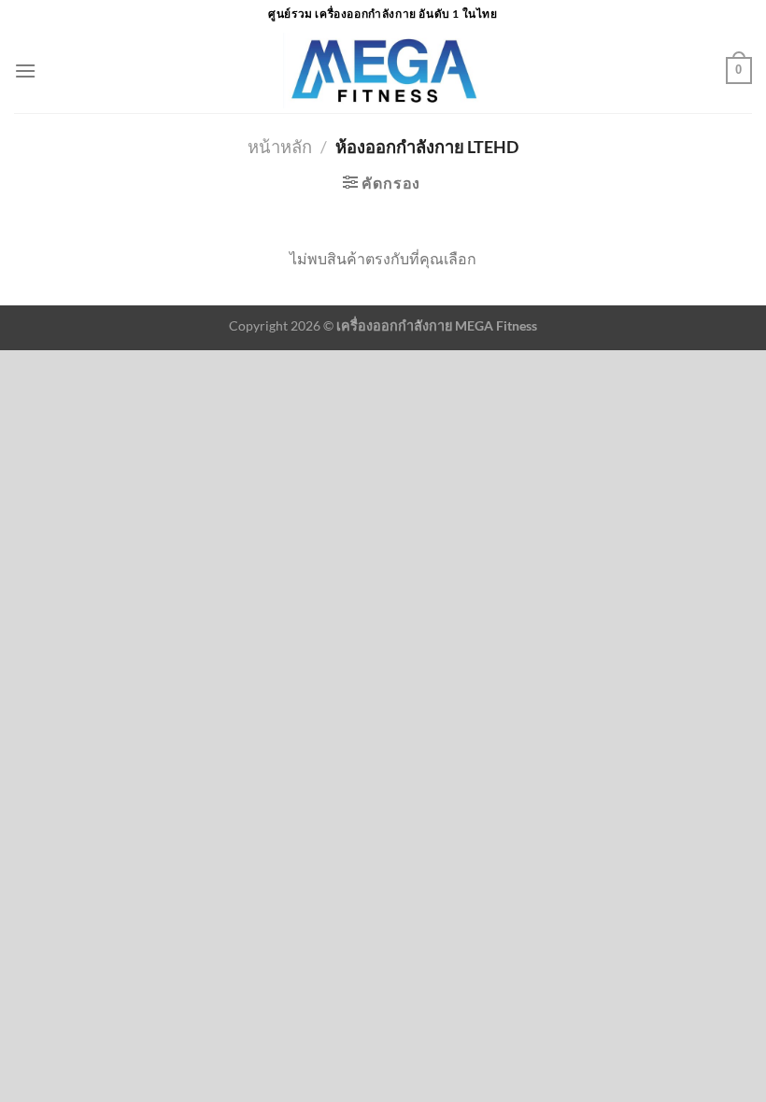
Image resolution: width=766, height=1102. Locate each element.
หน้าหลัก (280, 146)
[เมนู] (25, 70)
